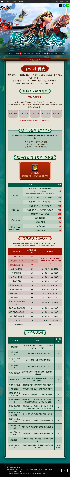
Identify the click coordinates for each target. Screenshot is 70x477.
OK (64, 470)
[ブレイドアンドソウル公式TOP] (9, 9)
